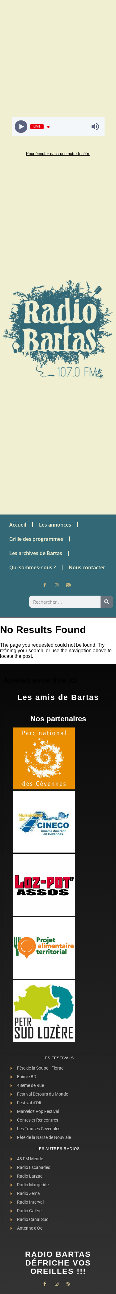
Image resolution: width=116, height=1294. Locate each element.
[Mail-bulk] (68, 585)
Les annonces (55, 524)
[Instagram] (56, 585)
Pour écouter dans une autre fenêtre (58, 153)
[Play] (21, 127)
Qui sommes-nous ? (32, 567)
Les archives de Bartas (35, 553)
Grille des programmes (36, 539)
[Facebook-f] (45, 585)
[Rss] (68, 1283)
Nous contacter (87, 567)
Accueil (17, 524)
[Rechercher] (107, 602)
